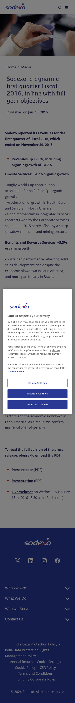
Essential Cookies (37, 393)
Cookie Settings (37, 382)
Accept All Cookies (37, 404)
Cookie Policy (16, 371)
